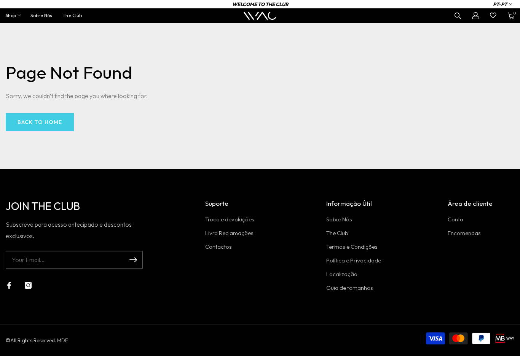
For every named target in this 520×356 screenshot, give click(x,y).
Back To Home (40, 122)
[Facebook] (9, 285)
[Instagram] (28, 285)
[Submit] (133, 260)
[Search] (458, 16)
